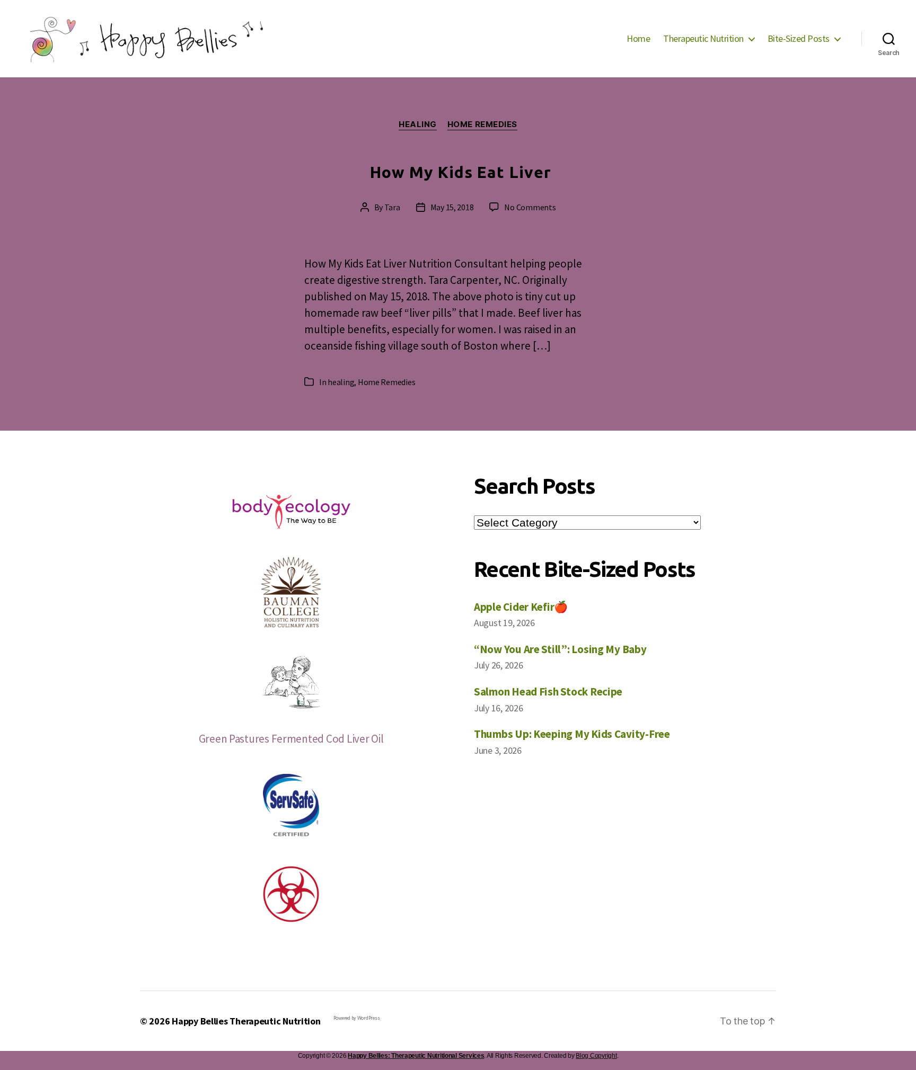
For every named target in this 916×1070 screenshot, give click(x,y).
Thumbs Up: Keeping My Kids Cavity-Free (572, 734)
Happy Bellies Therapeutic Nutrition (246, 1021)
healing (418, 124)
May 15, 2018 (452, 207)
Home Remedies (482, 124)
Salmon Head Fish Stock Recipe (548, 691)
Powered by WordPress (356, 1017)
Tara (392, 207)
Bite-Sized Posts (799, 38)
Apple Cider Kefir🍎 (521, 607)
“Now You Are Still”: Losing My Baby (560, 649)
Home (638, 38)
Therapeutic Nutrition (703, 38)
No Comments (530, 207)
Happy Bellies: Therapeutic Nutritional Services (416, 1055)
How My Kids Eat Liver (460, 172)
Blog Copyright (596, 1055)
